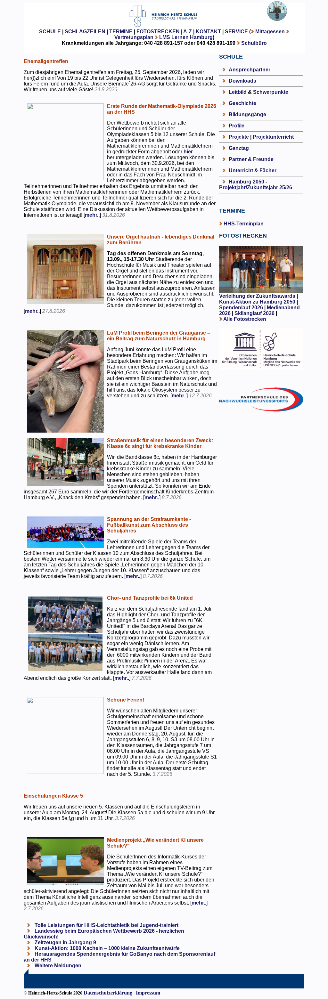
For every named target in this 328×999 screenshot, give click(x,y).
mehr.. (92, 215)
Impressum (148, 992)
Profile (236, 125)
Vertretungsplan (133, 37)
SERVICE (236, 31)
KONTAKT (208, 31)
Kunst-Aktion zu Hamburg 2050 (258, 302)
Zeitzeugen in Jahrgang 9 (64, 942)
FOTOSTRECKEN (158, 31)
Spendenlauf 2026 (241, 307)
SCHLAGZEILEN (85, 31)
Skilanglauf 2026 (254, 313)
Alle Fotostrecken (244, 319)
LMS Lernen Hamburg (186, 37)
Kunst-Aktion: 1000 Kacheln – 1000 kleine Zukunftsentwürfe (106, 948)
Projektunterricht (273, 137)
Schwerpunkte (270, 92)
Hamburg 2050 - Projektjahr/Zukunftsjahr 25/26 (255, 184)
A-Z (187, 31)
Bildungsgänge (247, 114)
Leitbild (238, 92)
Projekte (239, 137)
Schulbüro (254, 43)
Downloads (242, 81)
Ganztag (239, 148)
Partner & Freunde (251, 159)
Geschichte (242, 103)
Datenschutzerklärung (108, 992)
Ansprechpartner (249, 69)
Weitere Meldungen (58, 965)
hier (188, 151)
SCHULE (50, 31)
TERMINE (121, 31)
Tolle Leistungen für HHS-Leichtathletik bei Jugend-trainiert (105, 925)
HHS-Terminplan (244, 223)
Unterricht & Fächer (252, 170)
